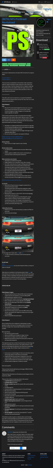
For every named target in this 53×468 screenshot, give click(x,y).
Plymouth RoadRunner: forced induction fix (12, 138)
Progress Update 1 (6, 77)
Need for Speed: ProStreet (33, 12)
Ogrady (49, 19)
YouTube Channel (44, 457)
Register (48, 2)
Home (15, 2)
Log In (42, 2)
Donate (29, 459)
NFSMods (7, 2)
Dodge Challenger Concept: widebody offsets (12, 136)
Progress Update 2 (6, 79)
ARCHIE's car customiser (8, 265)
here (18, 252)
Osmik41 (10, 432)
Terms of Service (31, 455)
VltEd (3, 264)
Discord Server (43, 455)
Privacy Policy (31, 457)
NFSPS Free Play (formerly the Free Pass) (11, 180)
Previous (13, 448)
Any (19, 12)
